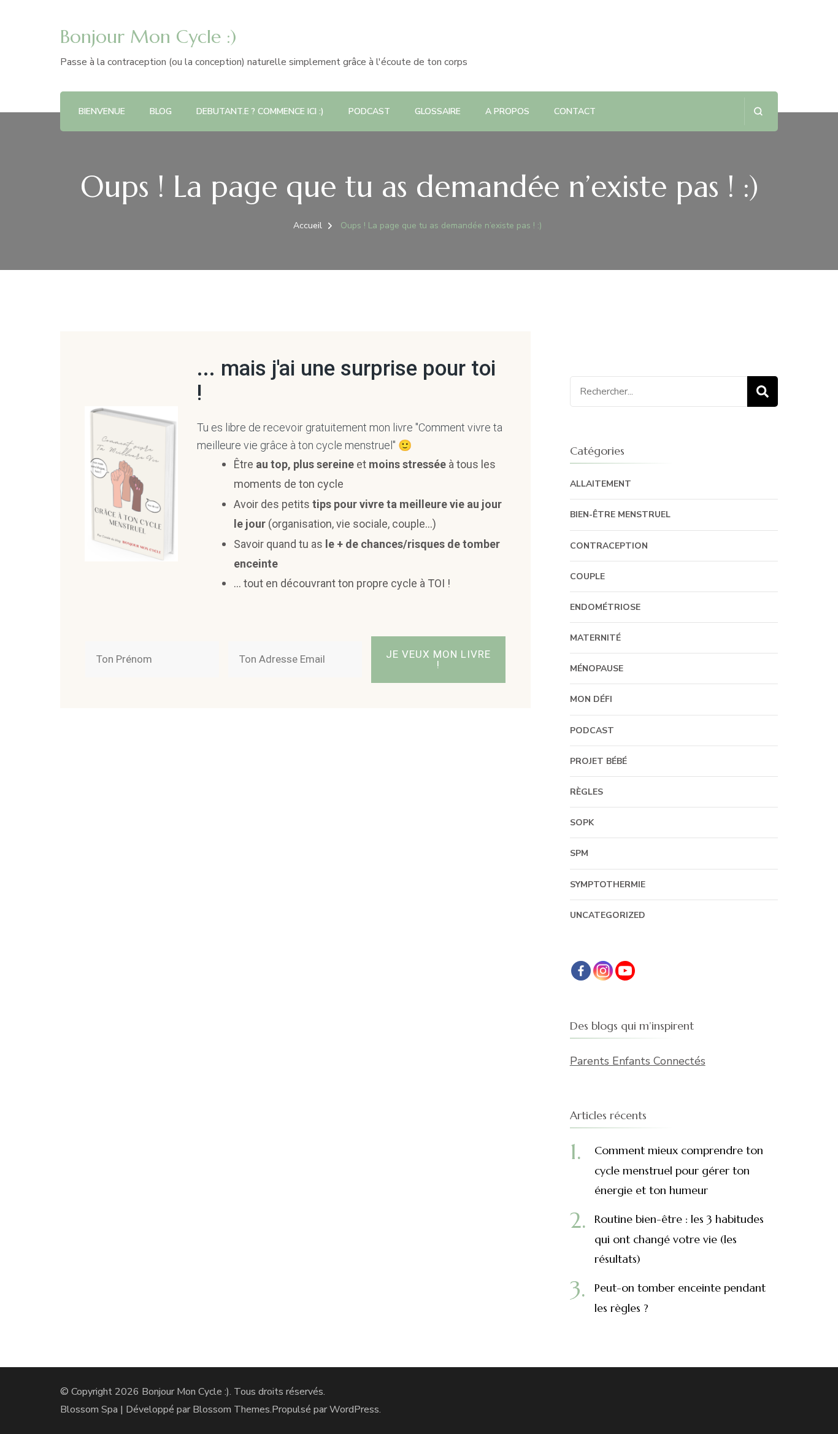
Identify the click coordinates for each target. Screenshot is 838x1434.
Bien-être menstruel (620, 514)
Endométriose (605, 607)
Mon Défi (591, 699)
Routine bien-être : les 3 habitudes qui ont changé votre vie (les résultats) (679, 1239)
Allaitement (600, 484)
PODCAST (369, 111)
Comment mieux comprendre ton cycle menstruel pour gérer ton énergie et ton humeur (678, 1170)
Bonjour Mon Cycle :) (148, 36)
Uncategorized (607, 915)
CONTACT (575, 111)
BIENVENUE (102, 111)
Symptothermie (607, 884)
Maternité (595, 638)
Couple (587, 576)
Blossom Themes (231, 1409)
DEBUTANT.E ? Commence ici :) (260, 111)
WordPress (354, 1409)
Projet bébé (598, 761)
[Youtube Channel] (625, 971)
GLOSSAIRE (438, 111)
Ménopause (596, 668)
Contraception (609, 546)
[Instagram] (603, 971)
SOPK (582, 822)
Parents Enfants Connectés (637, 1061)
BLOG (161, 111)
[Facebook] (581, 971)
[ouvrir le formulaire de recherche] (758, 111)
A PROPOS (507, 111)
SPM (579, 853)
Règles (586, 792)
